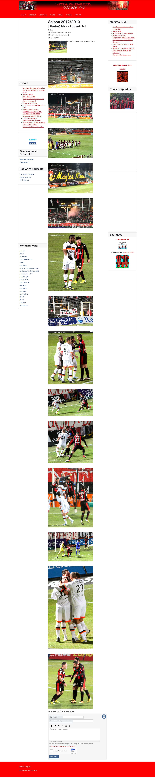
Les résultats (24, 277)
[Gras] (52, 726)
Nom (54, 717)
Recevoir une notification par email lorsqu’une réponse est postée (72, 743)
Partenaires (24, 305)
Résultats (32, 15)
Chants (22, 297)
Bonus (22, 300)
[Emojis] (66, 726)
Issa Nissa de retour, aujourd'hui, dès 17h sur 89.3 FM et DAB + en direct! (34, 90)
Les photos (23, 282)
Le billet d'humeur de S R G (29, 268)
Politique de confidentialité (28, 770)
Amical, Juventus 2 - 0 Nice (32, 116)
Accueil (23, 15)
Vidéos (68, 15)
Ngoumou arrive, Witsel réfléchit (123, 48)
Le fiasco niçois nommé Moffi (123, 33)
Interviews (43, 15)
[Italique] (55, 726)
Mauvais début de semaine (122, 55)
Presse (52, 15)
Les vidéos (23, 288)
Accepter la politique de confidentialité (63, 746)
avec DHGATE (129, 252)
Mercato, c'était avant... (31, 109)
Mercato (78, 15)
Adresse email (61, 721)
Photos (60, 15)
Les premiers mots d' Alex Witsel (124, 38)
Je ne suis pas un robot (60, 751)
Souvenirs (23, 285)
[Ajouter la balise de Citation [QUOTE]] (62, 726)
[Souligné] (59, 726)
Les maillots (24, 294)
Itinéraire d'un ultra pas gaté (29, 271)
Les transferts (24, 279)
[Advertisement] (32, 50)
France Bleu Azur (25, 177)
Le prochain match (26, 274)
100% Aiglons (24, 180)
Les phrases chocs (26, 259)
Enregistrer (53, 756)
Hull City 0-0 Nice (29, 97)
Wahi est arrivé (28, 94)
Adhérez (122, 69)
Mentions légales (24, 767)
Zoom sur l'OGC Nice (30, 103)
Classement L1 (25, 162)
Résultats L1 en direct (27, 159)
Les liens (23, 303)
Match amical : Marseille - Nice (33, 127)
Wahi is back (117, 31)
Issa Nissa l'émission (27, 174)
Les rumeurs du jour (119, 35)
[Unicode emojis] (70, 726)
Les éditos (23, 265)
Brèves (22, 254)
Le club (22, 251)
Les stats (23, 291)
